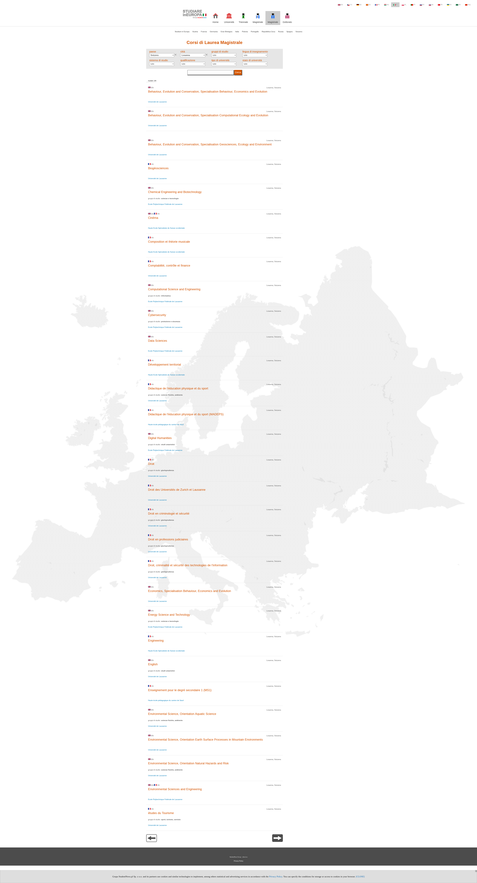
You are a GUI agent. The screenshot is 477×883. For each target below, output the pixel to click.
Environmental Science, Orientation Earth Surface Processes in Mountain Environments (205, 739)
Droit (151, 463)
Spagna (289, 32)
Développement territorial (164, 364)
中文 (469, 5)
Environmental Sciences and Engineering (175, 789)
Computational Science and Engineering (174, 289)
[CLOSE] (360, 876)
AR (459, 5)
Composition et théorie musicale (169, 241)
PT (414, 5)
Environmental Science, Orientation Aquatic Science (182, 713)
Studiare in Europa (182, 32)
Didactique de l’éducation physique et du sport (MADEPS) (186, 414)
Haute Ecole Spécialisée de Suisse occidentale (166, 228)
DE (360, 5)
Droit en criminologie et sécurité (168, 513)
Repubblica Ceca (268, 32)
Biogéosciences (158, 168)
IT (396, 5)
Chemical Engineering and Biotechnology (175, 192)
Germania (214, 32)
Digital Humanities (160, 438)
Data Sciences (157, 340)
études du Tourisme (161, 813)
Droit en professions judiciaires (168, 539)
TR (441, 5)
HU (388, 5)
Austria (195, 32)
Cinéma (153, 217)
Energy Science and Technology (169, 614)
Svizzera (299, 32)
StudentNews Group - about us (238, 857)
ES (370, 5)
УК (450, 5)
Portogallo (255, 32)
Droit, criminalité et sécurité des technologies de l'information (187, 565)
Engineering (156, 640)
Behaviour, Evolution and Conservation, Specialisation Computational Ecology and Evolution (208, 115)
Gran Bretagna (226, 32)
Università (229, 22)
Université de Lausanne (157, 102)
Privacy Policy (275, 876)
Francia (204, 32)
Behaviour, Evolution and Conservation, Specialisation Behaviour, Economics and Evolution (207, 91)
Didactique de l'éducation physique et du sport (178, 388)
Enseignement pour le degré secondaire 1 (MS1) (180, 690)
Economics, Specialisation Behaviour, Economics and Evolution (189, 591)
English (153, 664)
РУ (423, 5)
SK (432, 5)
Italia (237, 32)
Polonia (245, 32)
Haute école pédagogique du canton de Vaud (166, 424)
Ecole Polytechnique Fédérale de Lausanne (165, 204)
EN (342, 5)
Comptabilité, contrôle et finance (169, 265)
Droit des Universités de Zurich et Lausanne (176, 489)
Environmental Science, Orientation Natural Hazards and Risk (188, 763)
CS (351, 5)
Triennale (243, 22)
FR (379, 5)
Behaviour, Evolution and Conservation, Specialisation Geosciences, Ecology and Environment (210, 144)
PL (405, 5)
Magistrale (258, 22)
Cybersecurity (157, 315)
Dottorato (287, 22)
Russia (280, 32)
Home (216, 22)
